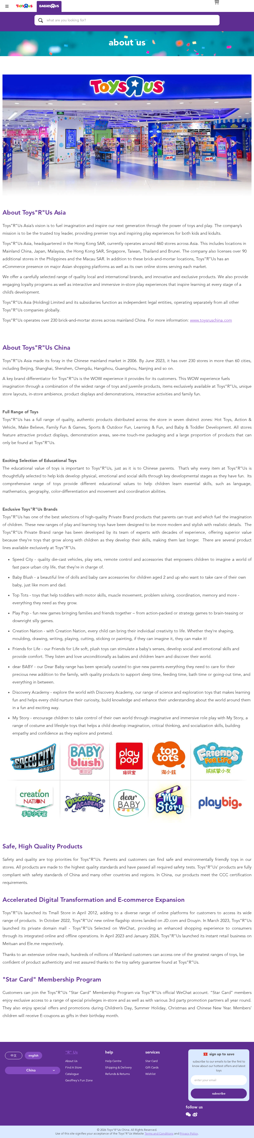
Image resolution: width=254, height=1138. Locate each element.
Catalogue (72, 1074)
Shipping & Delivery (118, 1067)
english (33, 1055)
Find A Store (73, 1067)
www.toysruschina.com (211, 320)
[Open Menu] (7, 6)
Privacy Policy (189, 1133)
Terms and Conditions (159, 1133)
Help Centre (113, 1061)
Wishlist (150, 1074)
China (31, 1070)
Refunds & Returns (117, 1074)
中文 (14, 1055)
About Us (71, 1061)
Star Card (151, 1061)
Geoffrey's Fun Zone (79, 1080)
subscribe (218, 1093)
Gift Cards (152, 1067)
